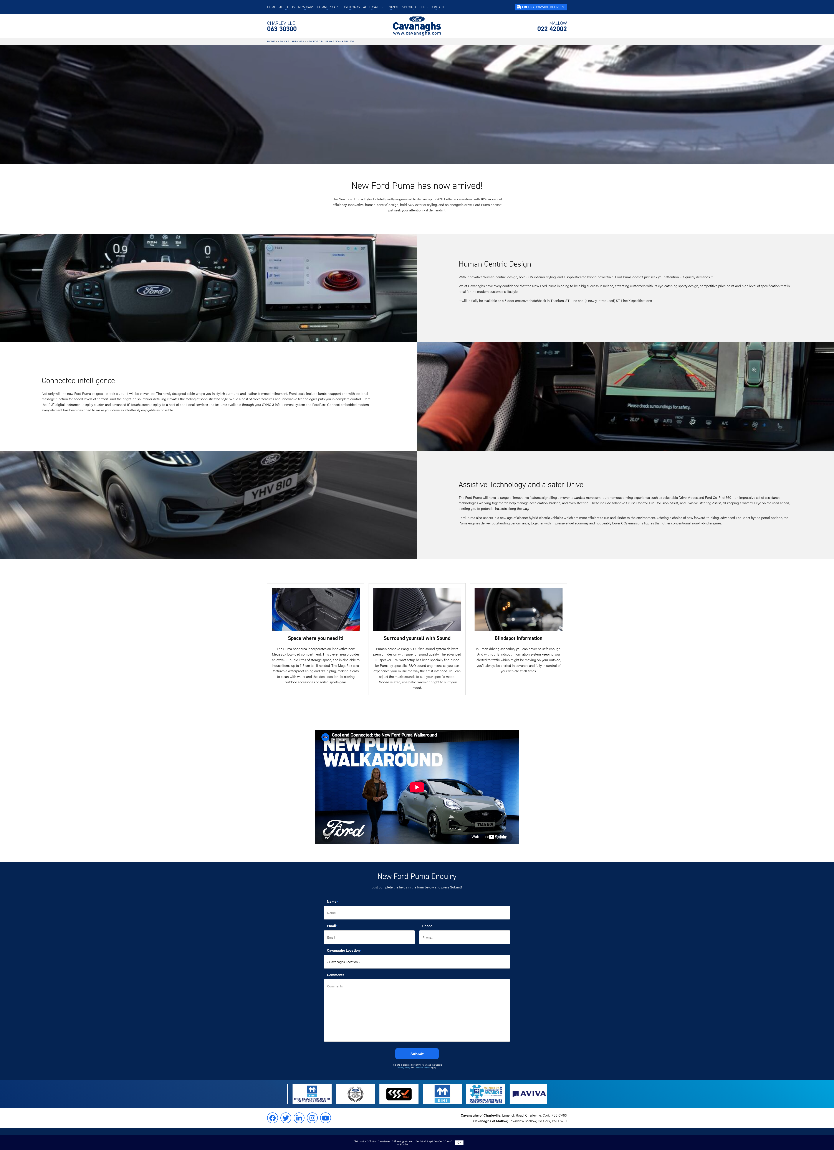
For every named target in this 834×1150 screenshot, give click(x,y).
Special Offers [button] (414, 7)
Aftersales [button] (372, 7)
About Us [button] (287, 7)
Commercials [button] (328, 7)
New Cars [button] (306, 7)
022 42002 (552, 26)
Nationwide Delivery (543, 7)
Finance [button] (392, 7)
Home (271, 7)
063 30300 (282, 26)
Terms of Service (422, 1067)
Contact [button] (437, 7)
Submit (417, 1053)
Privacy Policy (403, 1067)
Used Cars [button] (351, 7)
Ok (459, 1142)
